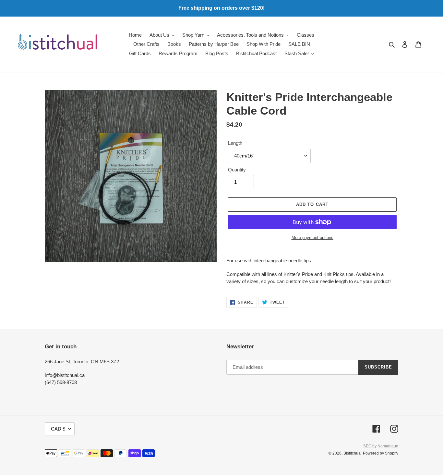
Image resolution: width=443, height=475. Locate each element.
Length (235, 143)
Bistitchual (352, 453)
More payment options (312, 237)
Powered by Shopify (380, 453)
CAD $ (58, 428)
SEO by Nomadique (380, 446)
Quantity (237, 169)
